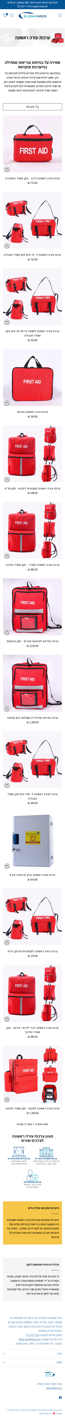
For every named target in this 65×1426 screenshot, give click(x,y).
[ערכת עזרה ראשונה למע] (32, 530)
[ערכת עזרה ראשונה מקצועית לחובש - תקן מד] (32, 454)
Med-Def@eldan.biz (30, 1339)
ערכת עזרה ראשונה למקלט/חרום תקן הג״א (33, 951)
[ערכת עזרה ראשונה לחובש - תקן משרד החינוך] (32, 1074)
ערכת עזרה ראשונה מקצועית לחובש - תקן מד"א (32, 488)
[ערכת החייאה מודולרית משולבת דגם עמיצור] (32, 683)
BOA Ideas (44, 1413)
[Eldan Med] (32, 15)
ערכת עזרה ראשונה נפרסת (32, 412)
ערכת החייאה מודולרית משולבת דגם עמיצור (32, 718)
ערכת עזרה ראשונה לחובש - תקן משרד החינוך (33, 1108)
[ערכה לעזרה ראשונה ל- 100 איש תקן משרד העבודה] (32, 759)
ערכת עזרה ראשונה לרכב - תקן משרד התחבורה (32, 178)
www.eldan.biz (54, 1388)
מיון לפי (30, 107)
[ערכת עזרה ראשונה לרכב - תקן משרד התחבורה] (32, 144)
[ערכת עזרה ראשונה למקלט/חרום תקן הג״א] (32, 916)
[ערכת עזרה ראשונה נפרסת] (32, 377)
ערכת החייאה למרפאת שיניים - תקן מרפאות (32, 641)
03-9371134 (32, 1335)
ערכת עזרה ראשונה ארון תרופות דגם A (32, 875)
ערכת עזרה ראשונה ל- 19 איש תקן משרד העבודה (32, 255)
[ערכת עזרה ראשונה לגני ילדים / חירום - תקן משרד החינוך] (32, 993)
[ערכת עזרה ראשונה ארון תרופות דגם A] (32, 840)
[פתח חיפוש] (11, 15)
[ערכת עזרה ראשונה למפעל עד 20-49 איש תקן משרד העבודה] (32, 296)
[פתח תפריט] (60, 15)
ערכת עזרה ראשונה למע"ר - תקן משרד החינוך (32, 565)
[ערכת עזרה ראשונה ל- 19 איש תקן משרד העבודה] (32, 220)
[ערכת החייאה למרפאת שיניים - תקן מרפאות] (32, 606)
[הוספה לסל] (7, 169)
